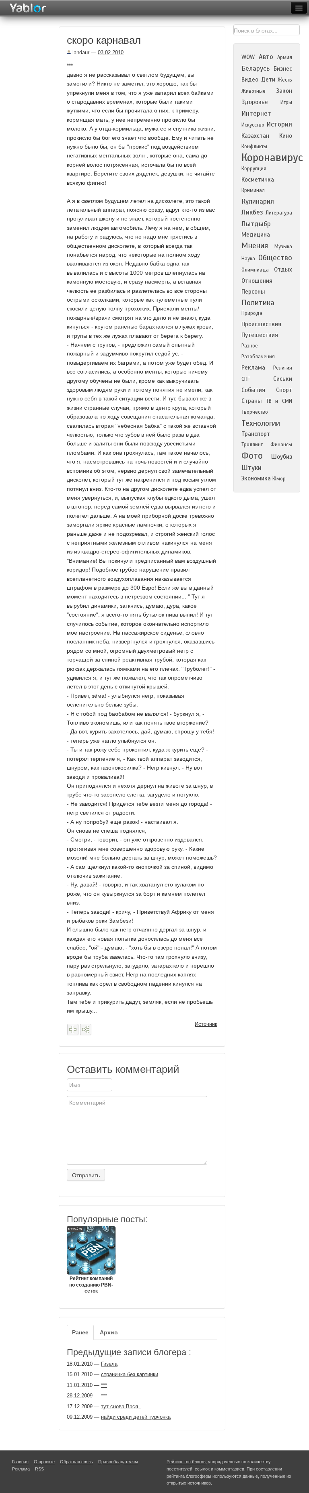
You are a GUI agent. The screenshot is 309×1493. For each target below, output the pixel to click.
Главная (20, 1461)
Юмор (279, 479)
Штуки (251, 468)
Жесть (285, 80)
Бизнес (283, 68)
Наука (248, 258)
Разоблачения (258, 356)
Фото (252, 456)
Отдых (283, 269)
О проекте (44, 1461)
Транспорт (255, 433)
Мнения (254, 245)
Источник (206, 1024)
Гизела (109, 1364)
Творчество (254, 412)
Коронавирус (272, 157)
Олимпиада (255, 270)
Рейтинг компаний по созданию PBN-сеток (90, 1260)
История (279, 124)
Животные (253, 91)
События (253, 390)
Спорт (284, 390)
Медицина (255, 234)
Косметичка (257, 179)
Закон (284, 90)
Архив (109, 1332)
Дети (268, 79)
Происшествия (261, 324)
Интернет (256, 113)
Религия (282, 368)
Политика (257, 302)
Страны (251, 400)
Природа (251, 313)
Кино (285, 135)
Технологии (260, 423)
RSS (39, 1468)
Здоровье (254, 102)
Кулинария (257, 201)
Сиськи (282, 378)
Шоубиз (281, 456)
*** (104, 1385)
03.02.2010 (111, 52)
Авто (266, 57)
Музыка (283, 246)
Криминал (253, 190)
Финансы (281, 444)
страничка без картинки (129, 1374)
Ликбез (252, 212)
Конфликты (254, 146)
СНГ (245, 379)
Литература (279, 213)
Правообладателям (118, 1461)
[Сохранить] (72, 1029)
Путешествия (259, 335)
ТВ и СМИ (279, 401)
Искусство (252, 125)
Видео (249, 79)
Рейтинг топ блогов (186, 1461)
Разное (249, 346)
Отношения (256, 280)
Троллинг (252, 444)
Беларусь (255, 68)
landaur (80, 52)
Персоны (253, 291)
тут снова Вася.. (121, 1406)
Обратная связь (76, 1461)
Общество (275, 257)
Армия (284, 57)
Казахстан (255, 135)
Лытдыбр (256, 224)
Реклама (253, 367)
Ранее (80, 1332)
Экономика (256, 478)
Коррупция (253, 168)
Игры (286, 102)
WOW (248, 57)
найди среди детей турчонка (136, 1417)
